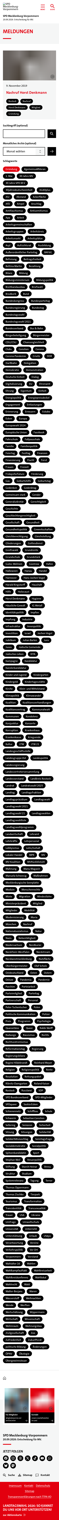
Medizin (10, 889)
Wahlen (31, 1263)
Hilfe (8, 591)
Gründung (11, 169)
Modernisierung (15, 917)
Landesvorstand (15, 778)
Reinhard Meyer (43, 1062)
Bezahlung (35, 266)
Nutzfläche (45, 959)
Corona (40, 349)
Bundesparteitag (40, 301)
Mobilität (29, 910)
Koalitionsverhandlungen (37, 702)
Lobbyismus (12, 848)
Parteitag (34, 993)
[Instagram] (13, 1458)
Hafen (49, 564)
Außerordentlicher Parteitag (21, 252)
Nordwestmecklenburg (19, 959)
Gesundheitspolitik (16, 529)
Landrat (10, 785)
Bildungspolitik (44, 280)
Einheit (42, 391)
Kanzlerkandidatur (16, 668)
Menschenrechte (30, 889)
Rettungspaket (33, 1076)
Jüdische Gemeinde (29, 647)
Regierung (37, 1049)
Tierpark (35, 1194)
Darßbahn (11, 363)
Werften (25, 1305)
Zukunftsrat (35, 1340)
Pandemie (44, 979)
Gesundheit (32, 522)
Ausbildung (44, 245)
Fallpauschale (32, 439)
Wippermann (37, 1312)
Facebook (39, 432)
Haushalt (37, 584)
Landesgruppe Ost (16, 758)
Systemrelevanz (14, 1180)
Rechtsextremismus (17, 1042)
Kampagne (12, 661)
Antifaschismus (14, 210)
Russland (26, 1090)
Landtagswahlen (41, 813)
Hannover (11, 578)
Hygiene (36, 598)
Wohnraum (12, 1326)
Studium (27, 1173)
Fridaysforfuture (15, 474)
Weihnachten (33, 1298)
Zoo (33, 1333)
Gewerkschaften (43, 529)
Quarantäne (12, 1028)
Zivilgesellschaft (15, 1333)
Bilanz (9, 273)
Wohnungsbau (33, 1326)
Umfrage (11, 1222)
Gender (36, 494)
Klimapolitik (12, 695)
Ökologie (24, 1353)
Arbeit (20, 217)
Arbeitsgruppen (14, 231)
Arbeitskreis (37, 231)
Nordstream (43, 952)
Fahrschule (12, 439)
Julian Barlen (30, 640)
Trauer (9, 1215)
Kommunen (12, 716)
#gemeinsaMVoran (35, 169)
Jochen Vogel (45, 633)
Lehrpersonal (31, 841)
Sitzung (10, 1132)
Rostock (10, 1090)
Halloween (12, 571)
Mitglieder (11, 910)
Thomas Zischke (15, 1194)
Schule (48, 1111)
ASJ (8, 197)
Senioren (27, 1125)
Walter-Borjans (14, 1291)
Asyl (8, 245)
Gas (8, 481)
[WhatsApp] (49, 1458)
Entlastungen (34, 404)
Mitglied (37, 903)
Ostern (48, 972)
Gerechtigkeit (38, 501)
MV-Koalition (13, 862)
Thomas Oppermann (17, 1187)
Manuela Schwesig (16, 875)
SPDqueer (11, 1104)
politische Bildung (16, 1347)
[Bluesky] (6, 1466)
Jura (46, 640)
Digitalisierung (14, 384)
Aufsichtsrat (24, 245)
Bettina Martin (14, 266)
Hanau (28, 571)
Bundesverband (14, 328)
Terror (49, 1180)
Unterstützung (14, 1236)
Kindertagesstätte (35, 681)
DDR (49, 356)
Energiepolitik (13, 397)
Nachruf (27, 924)
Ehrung (10, 391)
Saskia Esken (31, 1104)
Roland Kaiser (41, 1083)
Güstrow (34, 564)
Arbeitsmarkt (13, 238)
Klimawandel (33, 695)
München (11, 924)
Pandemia (25, 979)
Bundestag (38, 307)
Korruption (12, 730)
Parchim (10, 986)
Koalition (11, 702)
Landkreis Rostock (40, 778)
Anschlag (36, 203)
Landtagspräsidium (16, 799)
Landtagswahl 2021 (17, 806)
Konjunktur (12, 723)
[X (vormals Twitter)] (28, 1458)
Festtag (26, 453)
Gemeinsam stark (15, 494)
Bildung (23, 273)
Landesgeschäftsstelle (18, 751)
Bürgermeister (41, 335)
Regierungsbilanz (15, 1056)
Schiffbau (33, 1111)
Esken (9, 418)
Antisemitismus (39, 210)
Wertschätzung (14, 1312)
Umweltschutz (31, 1222)
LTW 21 (35, 744)
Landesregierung (15, 765)
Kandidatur (31, 661)
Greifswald (12, 550)
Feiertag (10, 453)
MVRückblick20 (36, 862)
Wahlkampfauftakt (16, 1270)
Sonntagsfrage (43, 1139)
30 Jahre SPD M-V (15, 183)
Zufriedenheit (13, 1340)
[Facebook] (6, 1458)
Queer (29, 1028)
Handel (43, 571)
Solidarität (45, 1132)
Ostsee (9, 979)
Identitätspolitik (15, 612)
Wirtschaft (12, 1319)
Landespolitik (40, 758)
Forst (44, 460)
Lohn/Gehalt (33, 848)
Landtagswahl (42, 799)
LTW (21, 744)
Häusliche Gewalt (15, 605)
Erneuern (30, 411)
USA (22, 1215)
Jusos (9, 647)
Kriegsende (34, 737)
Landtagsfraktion (31, 792)
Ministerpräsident (16, 903)
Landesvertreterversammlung (22, 771)
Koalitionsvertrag (15, 709)
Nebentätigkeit (27, 938)
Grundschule (13, 557)
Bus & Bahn (36, 328)
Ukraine (35, 1215)
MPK (31, 855)
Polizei (46, 1014)
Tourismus (11, 1201)
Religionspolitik (30, 1069)
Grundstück (33, 557)
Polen (37, 1007)
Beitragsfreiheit (32, 259)
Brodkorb (11, 294)
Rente (49, 1069)
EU (30, 384)
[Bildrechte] (25, 1409)
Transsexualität (37, 1208)
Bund (26, 294)
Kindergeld (12, 681)
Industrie (27, 619)
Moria (34, 917)
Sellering (10, 1125)
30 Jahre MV (26, 176)
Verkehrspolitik (14, 1249)
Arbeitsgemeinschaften (19, 224)
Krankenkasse (13, 737)
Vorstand (33, 1256)
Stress (47, 1166)
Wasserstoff (12, 1298)
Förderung (37, 474)
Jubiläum (11, 640)
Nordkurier (35, 945)
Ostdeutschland (14, 972)
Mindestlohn (44, 896)
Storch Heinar (29, 1166)
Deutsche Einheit (15, 377)
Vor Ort (34, 1249)
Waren (33, 1291)
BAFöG (48, 252)
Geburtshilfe (24, 481)
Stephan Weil (13, 1159)
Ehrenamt (44, 384)
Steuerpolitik (34, 1159)
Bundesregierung (15, 307)
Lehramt (34, 834)
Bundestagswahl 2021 (18, 321)
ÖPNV (9, 1353)
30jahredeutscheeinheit (19, 190)
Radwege (11, 1035)
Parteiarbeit (28, 986)
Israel (28, 633)
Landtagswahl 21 (15, 813)
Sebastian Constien (33, 1118)
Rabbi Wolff (46, 1028)
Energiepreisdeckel (38, 397)
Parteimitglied (14, 993)
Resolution (12, 1076)
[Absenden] (52, 151)
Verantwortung (14, 1243)
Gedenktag (30, 488)
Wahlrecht (11, 1284)
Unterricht (31, 1229)
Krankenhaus (32, 730)
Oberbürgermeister (17, 966)
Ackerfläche (39, 197)
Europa (23, 418)
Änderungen (40, 1347)
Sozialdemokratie (15, 1146)
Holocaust (23, 591)
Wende (9, 1305)
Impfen (35, 612)
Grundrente (31, 550)
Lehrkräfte (11, 841)
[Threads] (20, 1458)
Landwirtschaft (14, 834)
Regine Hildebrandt (16, 1062)
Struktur (10, 1173)
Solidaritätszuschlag (17, 1139)
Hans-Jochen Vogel (34, 578)
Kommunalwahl (41, 709)
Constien (24, 349)
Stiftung (10, 1166)
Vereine (34, 1243)
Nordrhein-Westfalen (18, 952)
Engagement (13, 404)
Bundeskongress (15, 301)
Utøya (47, 1236)
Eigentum (26, 391)
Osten (33, 972)
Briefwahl (37, 287)
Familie (10, 446)
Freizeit (24, 467)
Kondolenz (32, 716)
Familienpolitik (29, 446)
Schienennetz (13, 1111)
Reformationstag (15, 1049)
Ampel (20, 203)
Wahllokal (40, 1277)
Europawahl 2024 (16, 425)
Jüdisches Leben (15, 654)
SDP (41, 1090)
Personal (33, 1000)
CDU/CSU (11, 342)
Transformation (33, 1201)
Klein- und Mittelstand (32, 688)
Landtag (10, 792)
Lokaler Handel (14, 855)
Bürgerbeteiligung (16, 335)
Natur (38, 931)
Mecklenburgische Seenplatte (22, 882)
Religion (10, 1069)
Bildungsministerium (17, 280)
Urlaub (33, 1236)
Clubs (9, 349)
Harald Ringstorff (15, 584)
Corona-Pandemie (16, 356)
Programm (24, 1021)
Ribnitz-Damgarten (16, 1083)
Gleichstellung (43, 536)
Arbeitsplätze (35, 238)
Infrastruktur (13, 626)
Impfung (10, 619)
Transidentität (13, 1208)
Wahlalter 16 (13, 1263)
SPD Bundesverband (17, 1097)
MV (43, 855)
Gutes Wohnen (14, 564)
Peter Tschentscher (16, 1007)
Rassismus (29, 1035)
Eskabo (46, 411)
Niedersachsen (14, 945)
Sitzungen (26, 1132)
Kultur (9, 744)
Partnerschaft (13, 1000)
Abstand (21, 197)
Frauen (9, 467)
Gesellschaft (13, 522)
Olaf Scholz (40, 966)
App (8, 217)
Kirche (9, 688)
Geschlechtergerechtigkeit (20, 515)
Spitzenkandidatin (16, 1153)
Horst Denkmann (15, 598)
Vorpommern (13, 1256)
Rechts (45, 1035)
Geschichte (12, 508)
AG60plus (44, 190)
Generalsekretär (15, 501)
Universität (12, 1229)
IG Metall (37, 605)
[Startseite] (5, 1378)
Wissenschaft (32, 1319)
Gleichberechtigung (17, 536)
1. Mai (9, 176)
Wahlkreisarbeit (43, 1270)
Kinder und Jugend (16, 675)
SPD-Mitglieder (43, 1097)
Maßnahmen (40, 875)
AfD (8, 203)
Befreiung (11, 259)
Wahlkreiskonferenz (17, 1277)
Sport (36, 1153)
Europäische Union (16, 432)
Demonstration (34, 370)
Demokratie (12, 370)
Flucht (30, 460)
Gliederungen (13, 543)
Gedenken (11, 488)
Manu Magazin (31, 869)
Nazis (9, 938)
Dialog (35, 377)
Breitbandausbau (15, 287)
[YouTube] (42, 1458)
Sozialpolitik (39, 1146)
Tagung (34, 1180)
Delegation (30, 363)
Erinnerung (12, 411)
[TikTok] (35, 1458)
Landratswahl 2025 (32, 785)
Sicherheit (44, 1125)
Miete (9, 896)
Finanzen (42, 453)
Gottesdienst (35, 543)
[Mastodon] (13, 1466)
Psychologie (44, 1021)
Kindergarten (40, 675)
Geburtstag (44, 481)
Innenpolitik (34, 626)
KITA (32, 654)
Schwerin (11, 1118)
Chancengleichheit (33, 342)
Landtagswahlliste (16, 820)
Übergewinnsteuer (16, 1360)
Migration (24, 896)
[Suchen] (52, 133)
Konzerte (30, 723)
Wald (27, 1284)
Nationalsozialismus (17, 931)
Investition (12, 633)
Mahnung (11, 869)
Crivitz (36, 356)
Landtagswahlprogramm (20, 827)
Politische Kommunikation (20, 1014)
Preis (8, 1021)
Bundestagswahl (15, 314)
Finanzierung (13, 460)
